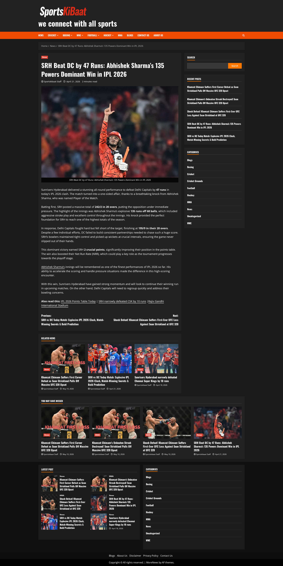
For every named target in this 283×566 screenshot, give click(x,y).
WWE (79, 35)
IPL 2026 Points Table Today (78, 301)
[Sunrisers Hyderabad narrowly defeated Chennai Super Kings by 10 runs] (156, 358)
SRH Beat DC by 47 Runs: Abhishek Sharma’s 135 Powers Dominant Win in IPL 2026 (216, 446)
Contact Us (143, 35)
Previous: (72, 320)
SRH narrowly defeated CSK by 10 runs (122, 301)
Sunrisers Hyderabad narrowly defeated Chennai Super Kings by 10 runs (156, 379)
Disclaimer (135, 555)
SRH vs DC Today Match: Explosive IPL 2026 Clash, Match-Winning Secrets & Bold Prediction (108, 380)
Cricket (52, 35)
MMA (120, 35)
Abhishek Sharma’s (53, 267)
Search (191, 57)
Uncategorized (194, 216)
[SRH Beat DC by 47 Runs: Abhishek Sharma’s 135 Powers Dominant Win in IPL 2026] (218, 423)
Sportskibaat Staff (52, 81)
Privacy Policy (150, 555)
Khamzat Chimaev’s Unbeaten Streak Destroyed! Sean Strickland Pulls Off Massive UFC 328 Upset (212, 101)
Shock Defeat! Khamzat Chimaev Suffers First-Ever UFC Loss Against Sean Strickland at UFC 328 (213, 113)
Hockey (107, 35)
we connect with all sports (77, 23)
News (40, 35)
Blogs (130, 35)
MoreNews (152, 562)
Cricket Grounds (195, 181)
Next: (145, 320)
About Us (158, 35)
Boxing (66, 35)
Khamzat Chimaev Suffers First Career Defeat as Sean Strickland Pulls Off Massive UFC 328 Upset (61, 380)
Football (92, 35)
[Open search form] (243, 35)
